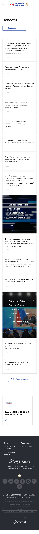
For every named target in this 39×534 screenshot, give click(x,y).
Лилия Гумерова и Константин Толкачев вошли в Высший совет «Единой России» (17, 105)
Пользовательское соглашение (19, 504)
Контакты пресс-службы (10, 453)
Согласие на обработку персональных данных (19, 511)
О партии (7, 443)
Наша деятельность (17, 11)
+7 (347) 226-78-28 (19, 462)
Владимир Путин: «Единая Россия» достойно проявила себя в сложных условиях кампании (18, 346)
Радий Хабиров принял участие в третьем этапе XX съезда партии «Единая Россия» (17, 159)
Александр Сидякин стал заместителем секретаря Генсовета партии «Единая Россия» (19, 86)
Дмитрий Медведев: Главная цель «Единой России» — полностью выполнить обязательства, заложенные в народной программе (19, 242)
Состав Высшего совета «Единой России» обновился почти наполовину (19, 141)
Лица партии (26, 443)
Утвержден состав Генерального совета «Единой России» (17, 68)
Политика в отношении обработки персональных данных (19, 508)
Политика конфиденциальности (19, 506)
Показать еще (22, 379)
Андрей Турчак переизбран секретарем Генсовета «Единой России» (16, 124)
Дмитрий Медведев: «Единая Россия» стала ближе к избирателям (19, 280)
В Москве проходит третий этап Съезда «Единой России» (17, 364)
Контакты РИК (26, 447)
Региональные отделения (9, 448)
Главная (5, 11)
